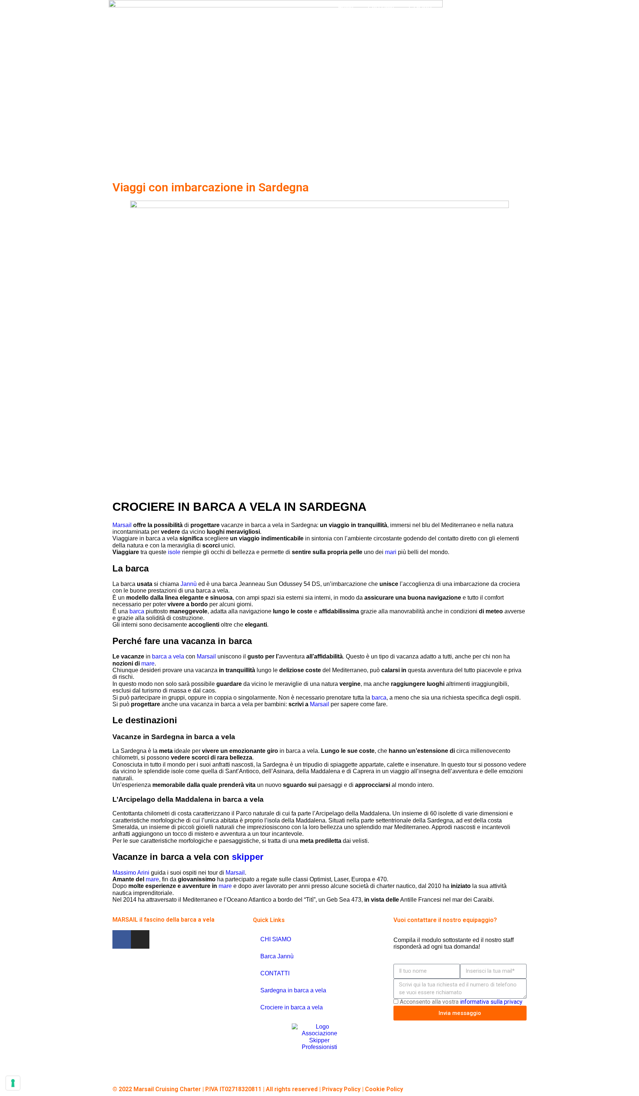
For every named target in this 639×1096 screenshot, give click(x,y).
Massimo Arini (130, 872)
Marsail (122, 525)
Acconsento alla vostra (461, 1001)
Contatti (469, 22)
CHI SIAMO (275, 939)
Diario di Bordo (390, 22)
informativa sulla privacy (491, 1001)
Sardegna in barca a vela (293, 990)
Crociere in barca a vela (291, 1007)
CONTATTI (275, 973)
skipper (247, 857)
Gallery (434, 22)
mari (390, 552)
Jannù (188, 584)
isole (174, 552)
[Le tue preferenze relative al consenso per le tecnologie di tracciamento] (13, 1083)
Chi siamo (381, 7)
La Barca (420, 7)
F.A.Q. (496, 7)
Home (345, 7)
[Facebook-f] (121, 939)
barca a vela (168, 656)
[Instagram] (140, 939)
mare (148, 663)
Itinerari (456, 7)
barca (136, 611)
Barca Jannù (277, 956)
